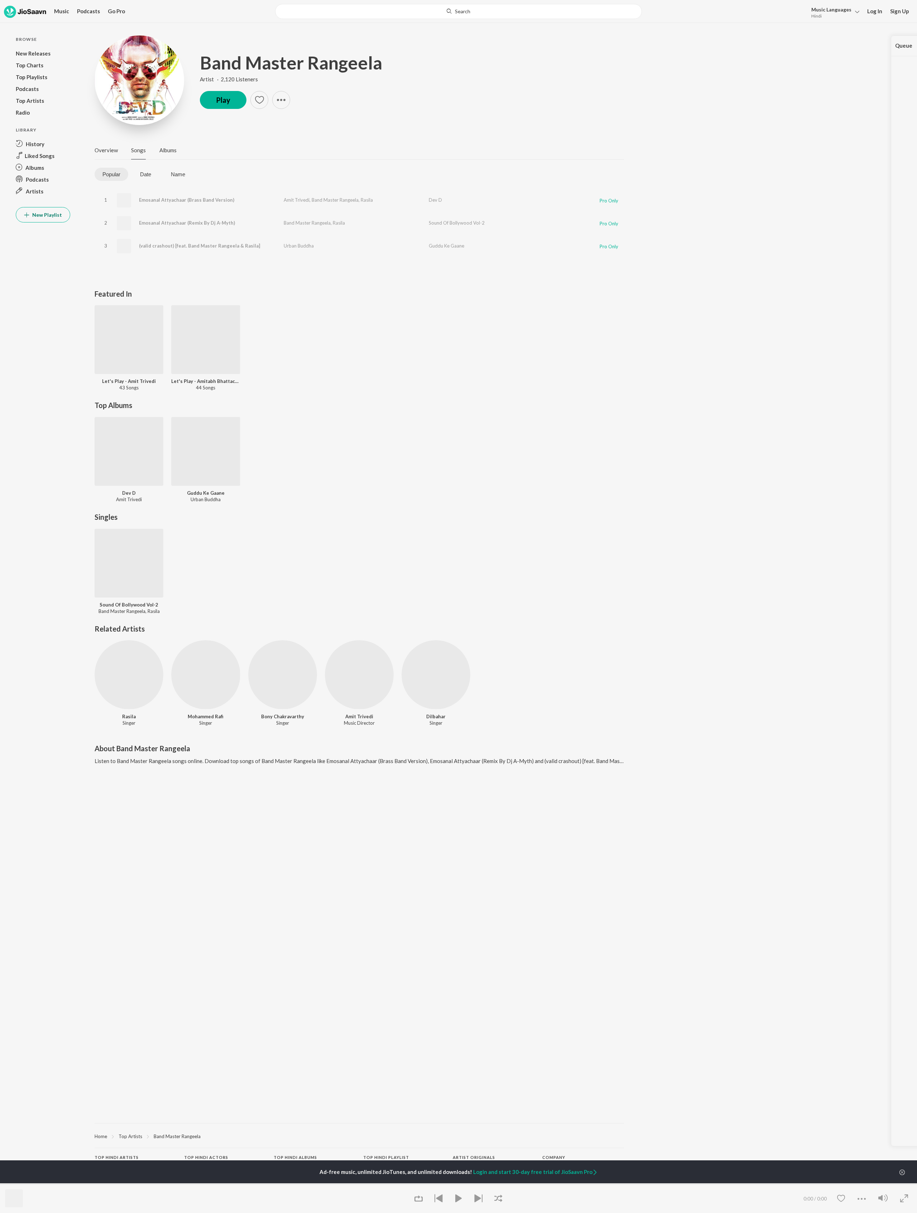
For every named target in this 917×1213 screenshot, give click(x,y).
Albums (168, 150)
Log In (874, 11)
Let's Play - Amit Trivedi (129, 381)
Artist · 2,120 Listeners (229, 79)
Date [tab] (145, 174)
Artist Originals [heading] (474, 1157)
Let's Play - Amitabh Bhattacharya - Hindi (205, 381)
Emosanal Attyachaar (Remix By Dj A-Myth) (187, 223)
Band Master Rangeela (291, 62)
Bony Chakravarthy (282, 716)
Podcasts (88, 11)
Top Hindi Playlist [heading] (386, 1157)
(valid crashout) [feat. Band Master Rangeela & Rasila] (199, 246)
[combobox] (458, 11)
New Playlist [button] (46, 215)
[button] (833, 12)
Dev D (435, 200)
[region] (359, 1136)
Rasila (367, 200)
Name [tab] (178, 174)
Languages (831, 9)
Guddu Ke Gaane (446, 246)
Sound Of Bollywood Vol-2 (457, 223)
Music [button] (61, 11)
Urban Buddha (299, 246)
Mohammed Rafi (206, 716)
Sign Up (899, 11)
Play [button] (223, 100)
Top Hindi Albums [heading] (295, 1157)
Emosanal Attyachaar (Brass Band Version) (186, 200)
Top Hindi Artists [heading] (117, 1157)
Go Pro (116, 11)
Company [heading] (553, 1157)
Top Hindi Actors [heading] (206, 1157)
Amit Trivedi (296, 200)
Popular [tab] (111, 174)
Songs (138, 150)
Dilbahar (436, 716)
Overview (106, 150)
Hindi (816, 16)
